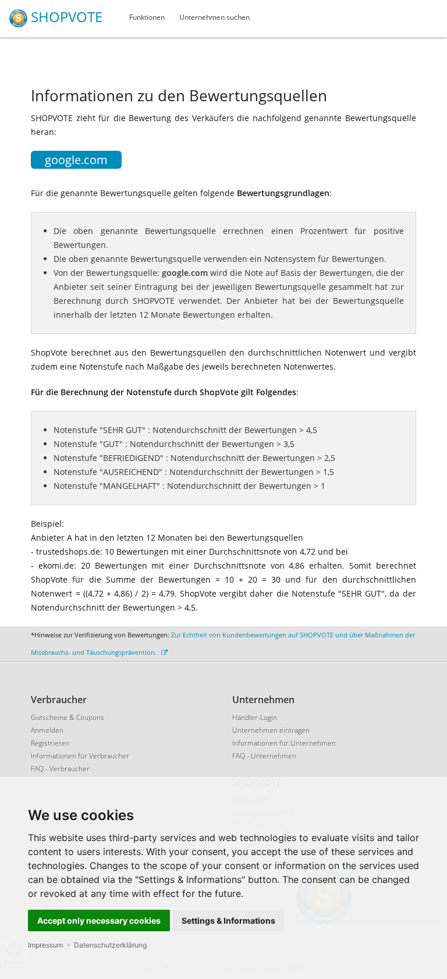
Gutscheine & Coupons (67, 717)
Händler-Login (254, 717)
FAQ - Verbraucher (60, 769)
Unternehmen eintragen (271, 730)
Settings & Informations (228, 920)
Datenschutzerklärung (110, 945)
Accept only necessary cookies (99, 920)
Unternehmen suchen (214, 17)
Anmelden (47, 730)
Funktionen (147, 17)
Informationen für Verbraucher (80, 756)
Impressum (45, 945)
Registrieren (50, 743)
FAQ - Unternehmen (264, 756)
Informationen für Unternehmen (284, 743)
